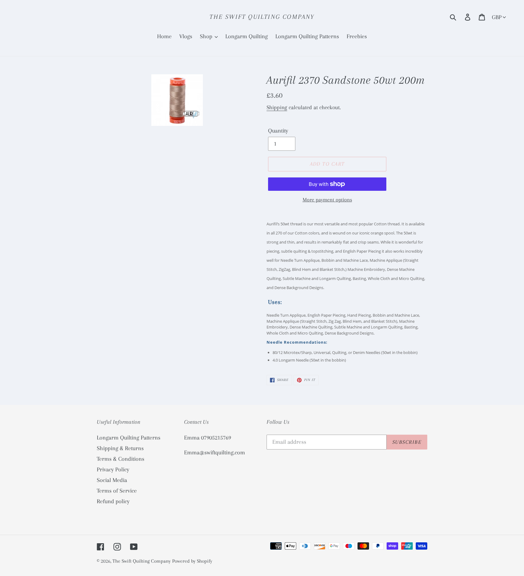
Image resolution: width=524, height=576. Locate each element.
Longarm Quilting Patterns (128, 437)
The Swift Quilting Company (262, 16)
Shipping (277, 107)
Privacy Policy (113, 469)
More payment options (327, 200)
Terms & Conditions (120, 459)
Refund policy (113, 501)
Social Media (112, 480)
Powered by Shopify (192, 561)
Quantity (278, 130)
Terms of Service (117, 490)
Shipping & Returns (120, 448)
